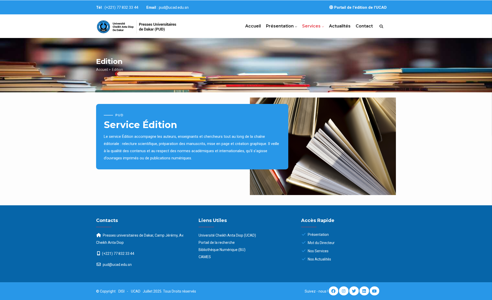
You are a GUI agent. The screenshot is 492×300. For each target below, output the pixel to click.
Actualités (340, 26)
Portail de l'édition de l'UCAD (360, 7)
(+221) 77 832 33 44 (118, 253)
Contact (364, 26)
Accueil (253, 26)
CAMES (205, 257)
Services (312, 26)
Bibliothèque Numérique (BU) (222, 250)
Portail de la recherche (217, 242)
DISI (121, 291)
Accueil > (103, 69)
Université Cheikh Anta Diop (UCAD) (227, 235)
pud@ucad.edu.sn (117, 265)
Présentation (280, 26)
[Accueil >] (130, 24)
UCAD (136, 291)
